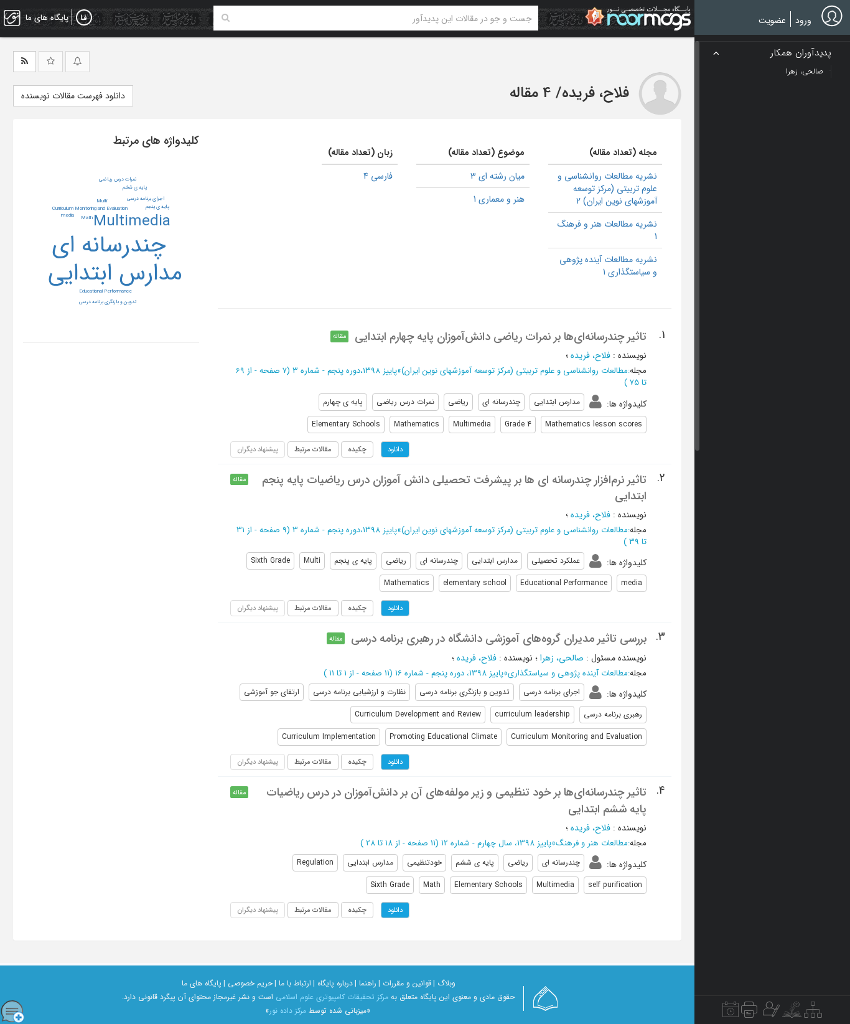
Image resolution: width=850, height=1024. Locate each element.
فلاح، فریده (590, 355)
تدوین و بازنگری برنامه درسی (107, 302)
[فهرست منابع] (813, 1013)
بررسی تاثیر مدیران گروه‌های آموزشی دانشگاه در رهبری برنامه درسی (499, 638)
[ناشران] (749, 1013)
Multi (101, 201)
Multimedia (131, 221)
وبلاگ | (444, 983)
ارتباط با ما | (292, 983)
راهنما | (365, 983)
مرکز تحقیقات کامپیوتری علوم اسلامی (332, 997)
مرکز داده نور (287, 1011)
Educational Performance (105, 291)
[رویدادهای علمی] (730, 1013)
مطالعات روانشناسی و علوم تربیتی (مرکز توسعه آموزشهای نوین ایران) (514, 370)
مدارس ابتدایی (115, 273)
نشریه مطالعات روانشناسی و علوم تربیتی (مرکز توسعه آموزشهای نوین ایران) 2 (607, 188)
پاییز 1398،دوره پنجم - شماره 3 (344, 370)
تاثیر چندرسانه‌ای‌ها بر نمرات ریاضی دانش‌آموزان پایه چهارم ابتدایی (501, 336)
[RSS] (24, 61)
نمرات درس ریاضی (117, 179)
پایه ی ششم (135, 187)
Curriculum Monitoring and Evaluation (90, 208)
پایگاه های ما (202, 983)
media (67, 215)
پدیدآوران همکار (800, 53)
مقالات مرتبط (313, 449)
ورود (803, 20)
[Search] (225, 18)
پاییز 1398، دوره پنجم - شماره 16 (449, 673)
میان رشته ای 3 (497, 176)
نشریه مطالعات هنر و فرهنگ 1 (607, 230)
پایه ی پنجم (157, 206)
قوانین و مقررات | (404, 983)
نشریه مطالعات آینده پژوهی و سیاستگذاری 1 (608, 266)
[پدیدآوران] (770, 1013)
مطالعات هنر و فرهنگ (592, 843)
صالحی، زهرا (562, 658)
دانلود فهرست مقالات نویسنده (73, 96)
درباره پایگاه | (333, 983)
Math (87, 218)
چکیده (357, 449)
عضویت (772, 20)
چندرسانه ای (109, 245)
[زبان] (84, 18)
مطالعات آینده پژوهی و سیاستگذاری (568, 673)
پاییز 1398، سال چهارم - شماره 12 (496, 843)
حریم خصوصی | (248, 983)
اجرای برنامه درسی (145, 198)
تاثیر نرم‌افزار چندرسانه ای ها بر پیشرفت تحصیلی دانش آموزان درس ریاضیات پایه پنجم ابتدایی (454, 488)
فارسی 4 (378, 176)
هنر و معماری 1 (499, 199)
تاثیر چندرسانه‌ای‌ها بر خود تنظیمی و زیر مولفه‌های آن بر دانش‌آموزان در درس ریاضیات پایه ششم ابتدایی (456, 800)
